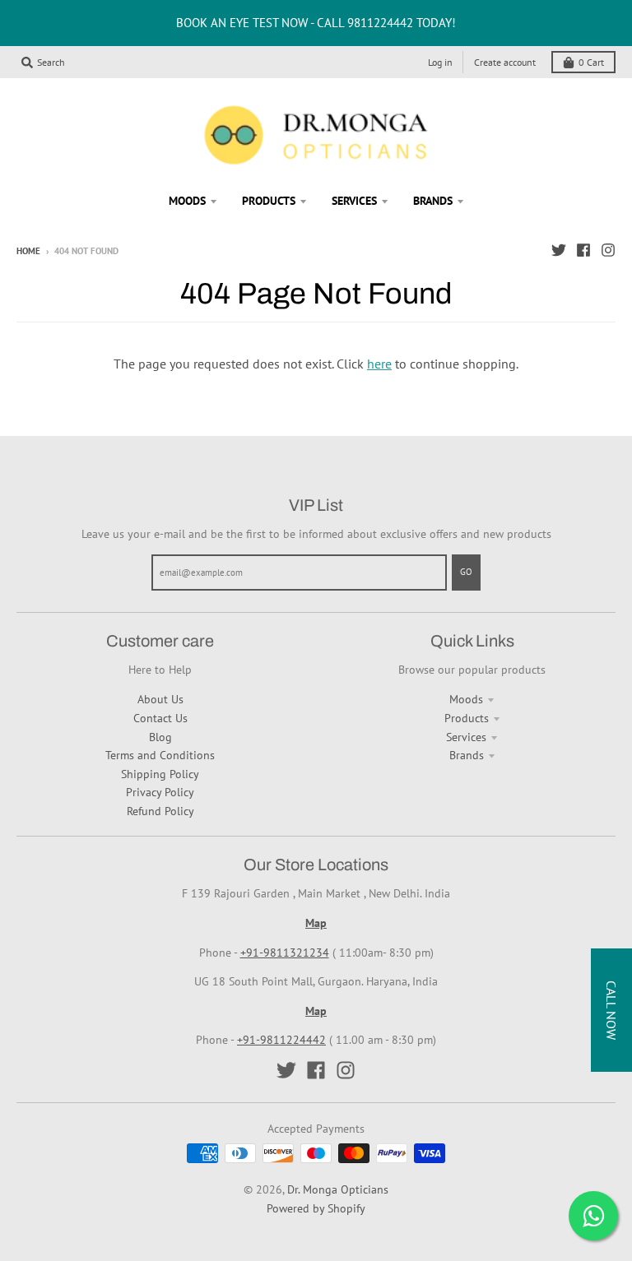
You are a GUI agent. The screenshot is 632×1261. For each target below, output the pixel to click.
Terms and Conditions (160, 755)
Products (466, 718)
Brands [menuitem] (433, 200)
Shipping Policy (160, 774)
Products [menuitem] (268, 200)
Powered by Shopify (316, 1208)
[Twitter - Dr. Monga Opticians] (558, 250)
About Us (160, 699)
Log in (440, 62)
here (379, 363)
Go (466, 571)
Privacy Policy (160, 792)
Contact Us (160, 718)
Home (28, 251)
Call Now (611, 1010)
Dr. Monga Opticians (337, 1189)
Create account (505, 62)
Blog (160, 737)
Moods (466, 699)
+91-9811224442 (281, 1039)
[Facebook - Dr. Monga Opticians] (583, 250)
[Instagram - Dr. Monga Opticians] (608, 250)
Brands (466, 755)
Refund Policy (160, 811)
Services (466, 737)
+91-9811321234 (284, 952)
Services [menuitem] (354, 200)
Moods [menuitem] (187, 200)
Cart (591, 62)
